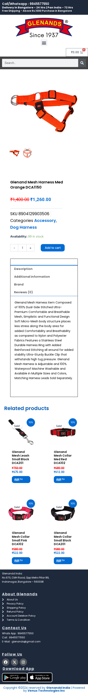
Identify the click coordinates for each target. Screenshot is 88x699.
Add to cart (53, 248)
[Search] (82, 63)
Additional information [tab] (32, 277)
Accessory (45, 220)
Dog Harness (23, 227)
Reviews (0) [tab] (23, 292)
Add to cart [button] (18, 479)
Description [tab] (23, 269)
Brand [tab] (19, 284)
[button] (44, 42)
